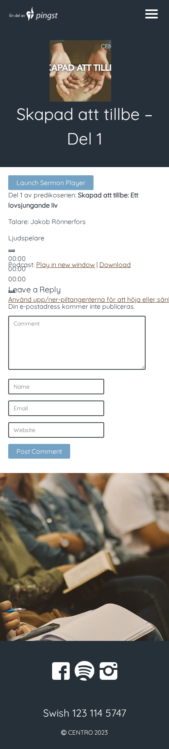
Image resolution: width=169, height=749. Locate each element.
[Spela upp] (11, 250)
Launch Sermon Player (50, 183)
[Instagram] (108, 670)
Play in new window (65, 264)
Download (115, 264)
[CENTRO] (63, 14)
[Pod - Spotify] (84, 670)
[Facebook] (60, 670)
